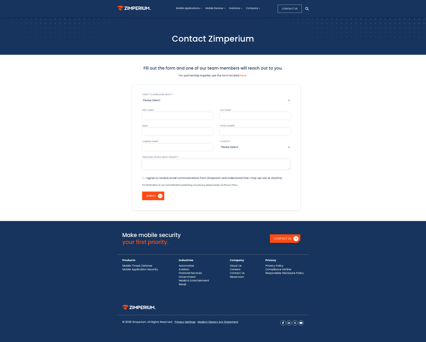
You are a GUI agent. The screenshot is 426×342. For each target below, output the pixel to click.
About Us (236, 266)
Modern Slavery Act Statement (218, 322)
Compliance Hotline (278, 269)
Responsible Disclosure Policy (284, 273)
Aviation (184, 269)
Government (187, 277)
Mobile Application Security (140, 269)
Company (237, 260)
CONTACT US (290, 8)
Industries (186, 260)
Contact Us (282, 238)
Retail (182, 284)
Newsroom (237, 277)
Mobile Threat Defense (137, 266)
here (243, 75)
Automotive (186, 266)
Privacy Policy (231, 185)
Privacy (270, 260)
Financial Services (190, 273)
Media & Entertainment (194, 280)
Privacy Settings (185, 322)
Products (128, 260)
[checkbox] (216, 178)
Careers (235, 269)
